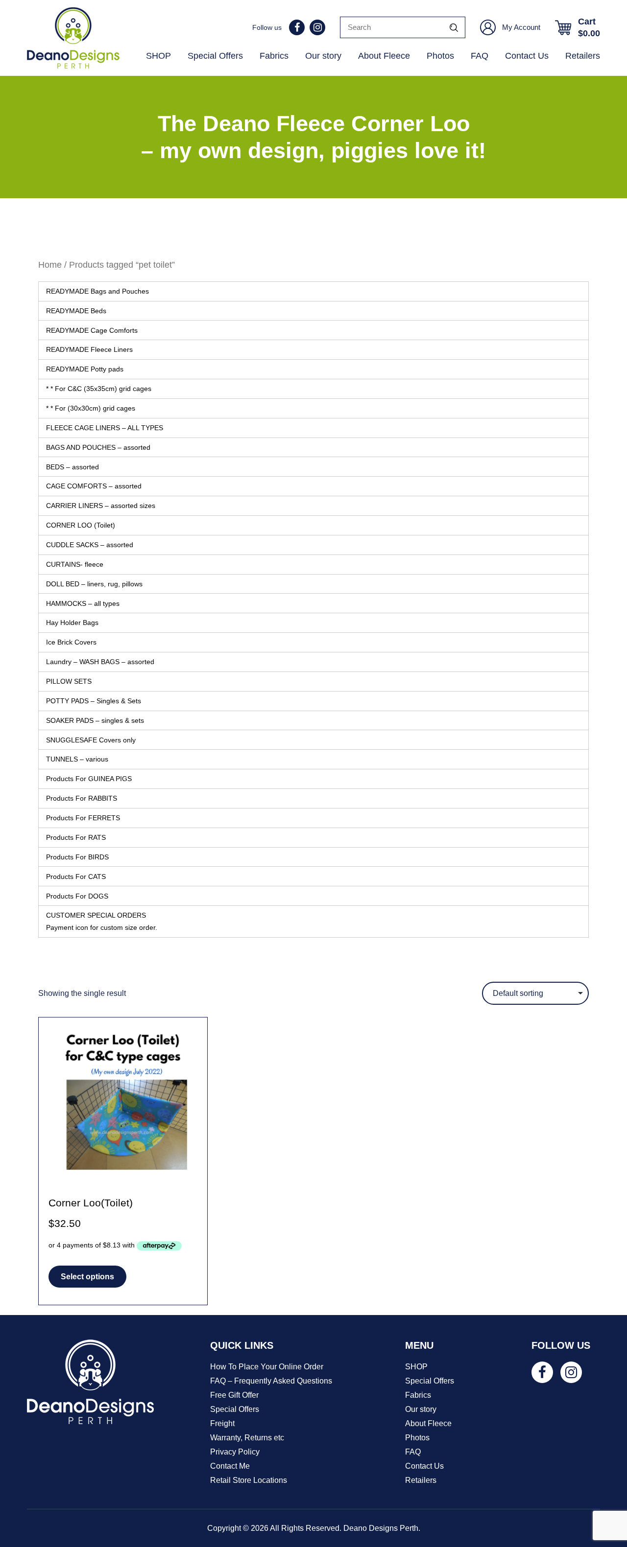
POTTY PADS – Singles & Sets (93, 701)
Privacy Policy (235, 1452)
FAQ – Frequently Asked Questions (271, 1381)
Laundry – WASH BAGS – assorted (100, 662)
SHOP (158, 55)
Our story (323, 55)
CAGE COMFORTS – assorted (94, 486)
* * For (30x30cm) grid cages (90, 408)
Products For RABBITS (81, 798)
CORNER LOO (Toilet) (80, 525)
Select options (87, 1276)
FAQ (479, 55)
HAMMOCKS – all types (83, 603)
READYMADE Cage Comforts (92, 330)
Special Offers (215, 55)
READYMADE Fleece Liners (89, 349)
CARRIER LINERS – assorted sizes (100, 505)
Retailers (582, 55)
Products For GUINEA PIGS (89, 779)
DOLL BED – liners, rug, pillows (94, 584)
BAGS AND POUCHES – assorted (98, 447)
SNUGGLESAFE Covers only (91, 740)
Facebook (297, 27)
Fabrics (274, 55)
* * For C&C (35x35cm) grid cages (98, 389)
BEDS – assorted (72, 467)
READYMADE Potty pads (84, 369)
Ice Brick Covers (71, 642)
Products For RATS (76, 837)
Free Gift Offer (234, 1395)
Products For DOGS (77, 896)
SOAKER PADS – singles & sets (95, 720)
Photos (440, 55)
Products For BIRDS (77, 857)
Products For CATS (76, 876)
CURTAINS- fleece (74, 564)
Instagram (317, 27)
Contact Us (527, 55)
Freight (222, 1423)
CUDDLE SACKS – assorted (89, 545)
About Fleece (384, 55)
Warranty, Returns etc (247, 1437)
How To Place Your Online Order (266, 1366)
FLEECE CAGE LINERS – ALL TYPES (104, 428)
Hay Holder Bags (72, 622)
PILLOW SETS (69, 681)
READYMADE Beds (76, 311)
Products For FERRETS (83, 818)
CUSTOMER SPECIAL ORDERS (101, 921)
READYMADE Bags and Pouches (97, 291)
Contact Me (230, 1466)
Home (50, 264)
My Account (521, 27)
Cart (589, 27)
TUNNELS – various (77, 759)
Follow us (267, 27)
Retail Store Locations (248, 1480)
